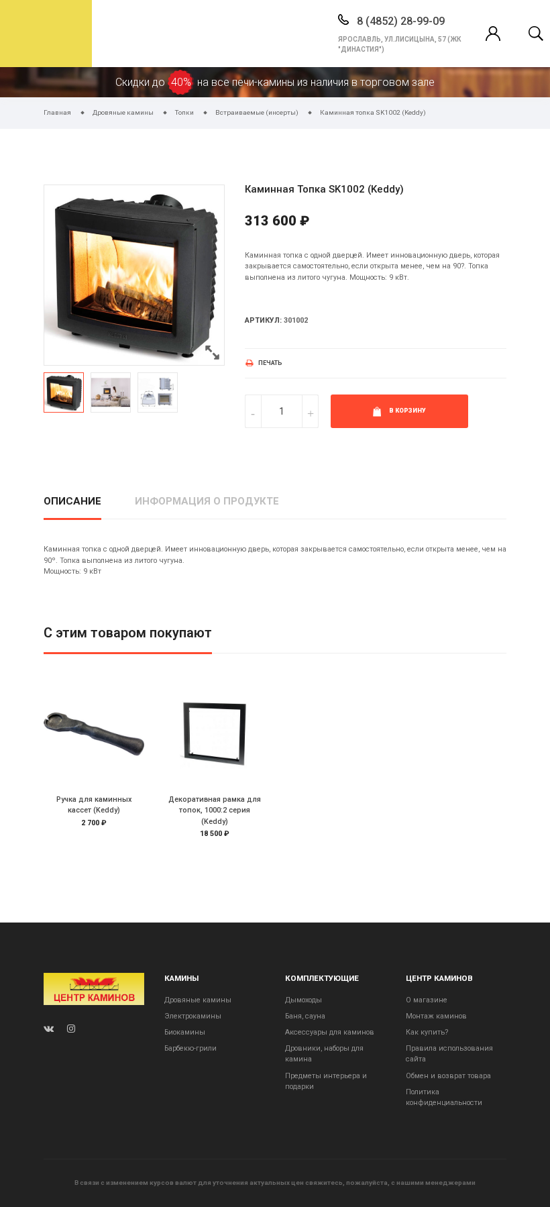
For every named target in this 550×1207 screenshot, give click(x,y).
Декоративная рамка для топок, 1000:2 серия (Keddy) (214, 810)
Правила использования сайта (449, 1053)
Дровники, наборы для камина (324, 1053)
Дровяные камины (197, 1000)
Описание (72, 501)
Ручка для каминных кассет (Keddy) (93, 805)
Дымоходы (303, 1000)
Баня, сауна (305, 1016)
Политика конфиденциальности (444, 1097)
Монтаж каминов (436, 1016)
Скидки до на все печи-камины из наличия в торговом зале (275, 82)
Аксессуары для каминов (329, 1032)
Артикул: (263, 320)
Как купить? (427, 1032)
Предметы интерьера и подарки (326, 1081)
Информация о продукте (207, 501)
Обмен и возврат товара (448, 1075)
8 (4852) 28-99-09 (399, 21)
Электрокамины (192, 1016)
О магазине (426, 1000)
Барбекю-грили (190, 1048)
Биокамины (184, 1032)
